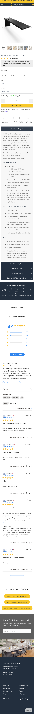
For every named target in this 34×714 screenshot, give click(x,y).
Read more (6, 523)
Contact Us (6, 688)
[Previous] (3, 28)
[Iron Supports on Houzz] (20, 699)
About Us (6, 685)
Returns (21, 688)
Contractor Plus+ (8, 691)
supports (5, 403)
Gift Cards (6, 699)
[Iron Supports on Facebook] (18, 699)
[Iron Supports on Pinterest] (25, 699)
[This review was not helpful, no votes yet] (29, 437)
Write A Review (17, 354)
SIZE (2, 80)
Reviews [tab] (14, 307)
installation (15, 397)
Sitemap (22, 694)
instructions (6, 397)
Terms (21, 691)
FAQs (4, 694)
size (22, 397)
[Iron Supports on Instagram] (23, 699)
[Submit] (26, 631)
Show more (14, 403)
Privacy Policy (23, 685)
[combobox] (24, 408)
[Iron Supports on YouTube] (28, 699)
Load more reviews (17, 577)
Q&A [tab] (21, 307)
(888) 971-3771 (12, 668)
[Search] (27, 4)
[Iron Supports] (17, 4)
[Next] (31, 28)
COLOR (3, 88)
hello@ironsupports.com (10, 666)
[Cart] (32, 4)
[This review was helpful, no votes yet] (26, 437)
